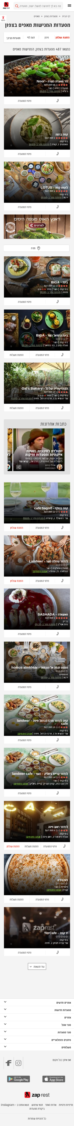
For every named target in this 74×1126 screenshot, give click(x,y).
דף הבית (66, 16)
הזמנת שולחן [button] (16, 527)
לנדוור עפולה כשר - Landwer (48, 561)
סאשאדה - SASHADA (53, 614)
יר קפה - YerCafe (56, 933)
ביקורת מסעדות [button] (37, 1108)
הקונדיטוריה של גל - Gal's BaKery (45, 388)
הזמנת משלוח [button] (17, 354)
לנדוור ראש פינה (58, 827)
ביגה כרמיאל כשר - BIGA (52, 335)
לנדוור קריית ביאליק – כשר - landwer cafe (40, 773)
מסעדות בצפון (50, 16)
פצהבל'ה (62, 880)
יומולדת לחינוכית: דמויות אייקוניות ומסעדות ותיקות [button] (43, 452)
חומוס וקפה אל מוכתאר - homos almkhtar (39, 667)
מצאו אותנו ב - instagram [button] (15, 1104)
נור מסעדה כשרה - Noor (52, 81)
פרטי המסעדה (24, 100)
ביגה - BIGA (59, 282)
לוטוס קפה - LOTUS (54, 187)
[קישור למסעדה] (37, 227)
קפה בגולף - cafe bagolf (51, 508)
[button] (62, 37)
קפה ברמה (61, 134)
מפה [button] (33, 248)
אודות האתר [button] (50, 1104)
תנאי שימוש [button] (37, 1104)
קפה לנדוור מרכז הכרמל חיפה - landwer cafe (42, 722)
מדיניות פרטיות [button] (66, 1104)
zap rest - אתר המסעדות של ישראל (6, 5)
